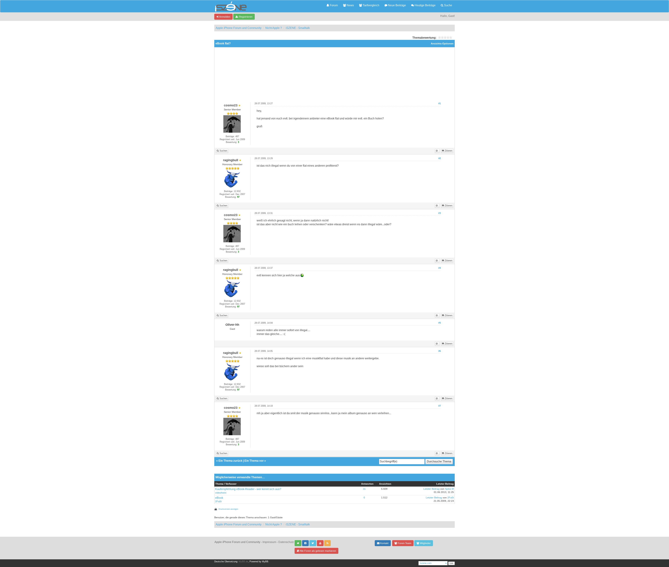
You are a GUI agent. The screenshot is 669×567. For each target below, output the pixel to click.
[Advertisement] (334, 76)
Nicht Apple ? (273, 27)
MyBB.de (243, 561)
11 (364, 489)
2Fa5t (218, 501)
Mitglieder (425, 543)
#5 (439, 323)
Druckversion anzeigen (228, 509)
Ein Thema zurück (230, 460)
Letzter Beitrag (431, 489)
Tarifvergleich (370, 5)
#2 (439, 158)
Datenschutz (286, 542)
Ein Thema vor (254, 460)
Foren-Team (404, 543)
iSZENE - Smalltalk (298, 27)
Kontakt (384, 543)
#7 (439, 406)
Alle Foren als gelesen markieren (317, 550)
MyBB (265, 561)
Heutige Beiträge (425, 5)
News (350, 5)
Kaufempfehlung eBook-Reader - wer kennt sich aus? (248, 489)
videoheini (220, 492)
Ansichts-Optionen (442, 43)
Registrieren (245, 16)
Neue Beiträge (396, 5)
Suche (447, 5)
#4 (439, 268)
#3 (439, 213)
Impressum (269, 542)
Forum (333, 5)
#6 (439, 351)
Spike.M (449, 489)
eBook (219, 497)
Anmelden (224, 16)
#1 (439, 103)
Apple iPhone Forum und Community (239, 27)
